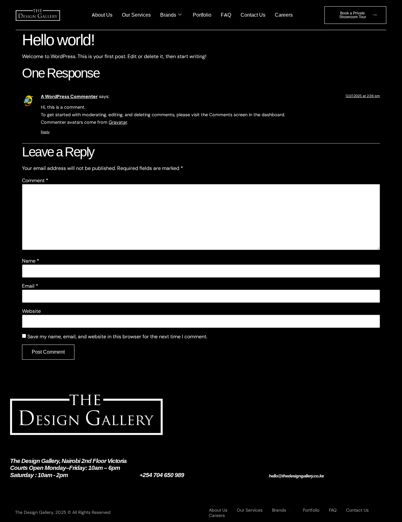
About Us (102, 15)
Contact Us (253, 15)
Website (31, 311)
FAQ (226, 15)
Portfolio (202, 15)
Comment (35, 180)
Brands (168, 15)
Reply (45, 132)
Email (30, 286)
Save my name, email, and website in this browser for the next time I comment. (117, 336)
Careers (284, 15)
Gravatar (118, 122)
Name (30, 261)
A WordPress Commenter (69, 96)
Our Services (136, 15)
